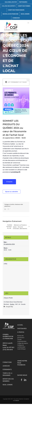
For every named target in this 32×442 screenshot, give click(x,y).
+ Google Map (9, 306)
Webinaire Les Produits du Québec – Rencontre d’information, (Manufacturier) (20, 226)
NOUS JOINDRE (8, 385)
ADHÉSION (6, 366)
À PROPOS (20, 332)
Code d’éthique (21, 349)
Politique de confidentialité (21, 346)
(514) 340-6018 (8, 349)
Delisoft (17, 400)
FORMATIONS (7, 362)
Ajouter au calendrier (11, 191)
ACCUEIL (20, 325)
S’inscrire (9, 182)
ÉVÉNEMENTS (7, 369)
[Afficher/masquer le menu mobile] (28, 23)
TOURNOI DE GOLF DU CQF (9, 226)
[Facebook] (21, 380)
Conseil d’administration (21, 340)
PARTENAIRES (22, 328)
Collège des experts (22, 343)
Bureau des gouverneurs (20, 336)
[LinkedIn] (25, 380)
